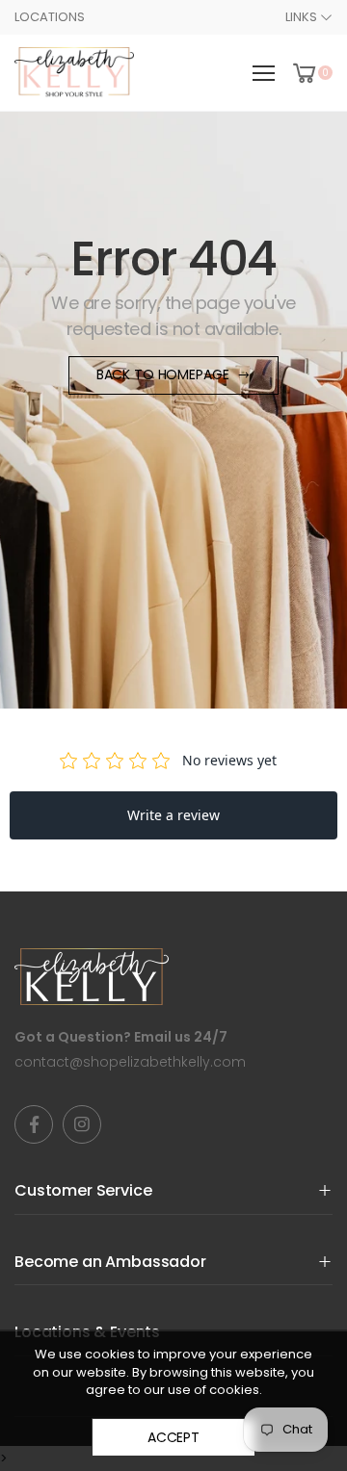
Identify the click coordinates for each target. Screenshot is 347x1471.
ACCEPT (173, 1437)
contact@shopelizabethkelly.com (130, 1061)
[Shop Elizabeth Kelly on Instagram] (82, 1124)
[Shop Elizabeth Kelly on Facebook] (33, 1124)
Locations (49, 17)
